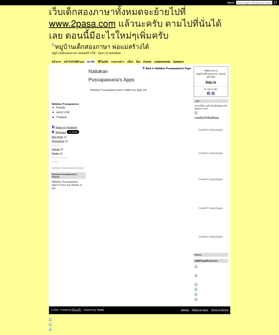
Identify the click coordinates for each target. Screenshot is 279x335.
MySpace (61, 132)
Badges (185, 309)
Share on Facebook (66, 127)
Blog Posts (57, 137)
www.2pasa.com (82, 22)
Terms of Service (219, 309)
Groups (56, 149)
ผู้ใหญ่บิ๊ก (76, 309)
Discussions (58, 141)
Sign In (230, 2)
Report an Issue (200, 309)
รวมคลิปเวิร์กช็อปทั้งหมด (207, 117)
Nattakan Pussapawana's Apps (68, 167)
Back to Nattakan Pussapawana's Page (168, 68)
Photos (55, 153)
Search (275, 2)
